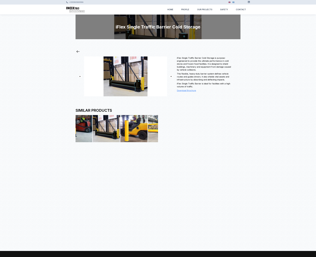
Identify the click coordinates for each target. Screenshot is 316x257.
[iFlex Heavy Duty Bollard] (116, 128)
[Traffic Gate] (144, 128)
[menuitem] (170, 9)
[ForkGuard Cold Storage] (89, 128)
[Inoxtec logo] (114, 9)
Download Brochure (186, 90)
